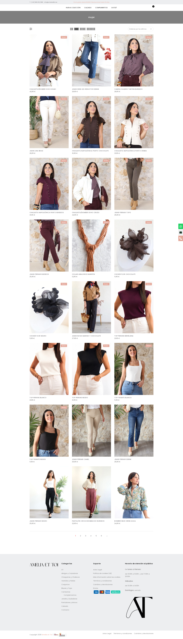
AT (62, 570)
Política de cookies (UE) (102, 573)
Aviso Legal (97, 570)
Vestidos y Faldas (68, 581)
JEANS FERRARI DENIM (122, 459)
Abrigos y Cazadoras (69, 573)
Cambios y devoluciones (103, 584)
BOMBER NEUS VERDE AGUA (125, 521)
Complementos (70, 595)
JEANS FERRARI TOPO (122, 212)
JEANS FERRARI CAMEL (80, 459)
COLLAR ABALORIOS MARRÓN (83, 274)
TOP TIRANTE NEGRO (38, 459)
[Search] (142, 7)
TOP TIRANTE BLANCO (123, 398)
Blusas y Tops (66, 588)
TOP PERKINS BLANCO (38, 398)
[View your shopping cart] (152, 7)
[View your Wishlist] (148, 7)
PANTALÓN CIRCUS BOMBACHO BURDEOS (88, 521)
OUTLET (114, 7)
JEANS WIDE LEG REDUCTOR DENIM (85, 89)
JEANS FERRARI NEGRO (38, 521)
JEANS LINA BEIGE (36, 151)
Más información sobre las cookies (106, 577)
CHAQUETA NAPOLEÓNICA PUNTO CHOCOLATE (90, 151)
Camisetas (65, 592)
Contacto (65, 610)
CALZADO (88, 7)
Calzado (64, 606)
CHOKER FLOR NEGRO (38, 336)
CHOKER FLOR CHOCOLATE (124, 274)
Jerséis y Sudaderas (69, 599)
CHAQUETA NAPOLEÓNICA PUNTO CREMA (130, 151)
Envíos (95, 588)
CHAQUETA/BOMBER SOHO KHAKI (43, 89)
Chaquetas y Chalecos (70, 577)
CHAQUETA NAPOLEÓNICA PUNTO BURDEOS (47, 212)
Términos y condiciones (102, 581)
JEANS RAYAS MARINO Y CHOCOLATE (86, 336)
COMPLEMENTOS (101, 7)
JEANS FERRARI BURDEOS (39, 274)
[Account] (145, 7)
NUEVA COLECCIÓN (73, 7)
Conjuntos (65, 584)
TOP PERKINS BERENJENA (123, 336)
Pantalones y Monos (69, 602)
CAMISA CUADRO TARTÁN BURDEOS (128, 89)
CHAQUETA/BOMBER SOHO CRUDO (85, 212)
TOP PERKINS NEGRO (80, 398)
